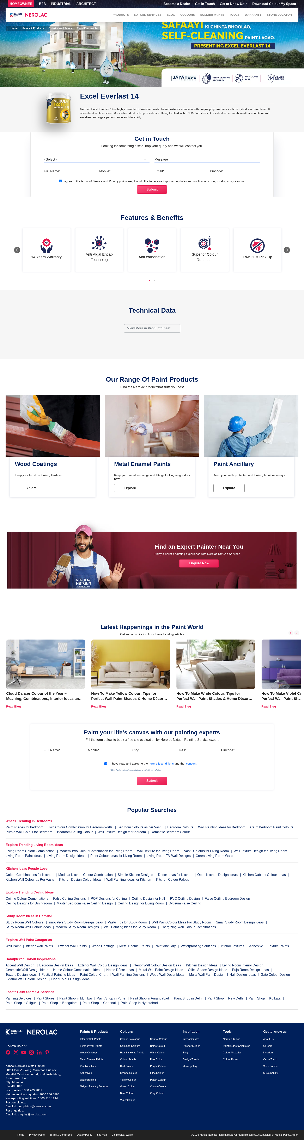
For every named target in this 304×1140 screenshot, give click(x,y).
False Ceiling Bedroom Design (227, 898)
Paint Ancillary (166, 946)
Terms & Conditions (61, 1134)
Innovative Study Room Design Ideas (76, 922)
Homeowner (21, 4)
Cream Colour (158, 1086)
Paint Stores (45, 998)
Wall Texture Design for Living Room (260, 851)
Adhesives (86, 1073)
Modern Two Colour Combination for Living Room (96, 851)
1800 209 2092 (32, 1090)
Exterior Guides (191, 1046)
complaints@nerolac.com (34, 1106)
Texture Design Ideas (21, 974)
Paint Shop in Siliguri (21, 1003)
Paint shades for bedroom (24, 827)
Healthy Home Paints (132, 1052)
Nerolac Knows (231, 1039)
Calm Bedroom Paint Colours (271, 827)
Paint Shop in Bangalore (60, 1003)
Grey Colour (157, 1093)
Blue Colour (127, 1093)
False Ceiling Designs (69, 898)
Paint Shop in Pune (111, 998)
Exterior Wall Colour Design (26, 979)
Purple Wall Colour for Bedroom (29, 832)
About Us (268, 1039)
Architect (86, 4)
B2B (42, 4)
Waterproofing (88, 1079)
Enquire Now (199, 563)
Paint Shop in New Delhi (225, 998)
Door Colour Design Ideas (70, 979)
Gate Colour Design (276, 974)
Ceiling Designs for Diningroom (29, 903)
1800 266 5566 (49, 1094)
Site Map (102, 1134)
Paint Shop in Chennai (100, 1003)
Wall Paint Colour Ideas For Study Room (182, 922)
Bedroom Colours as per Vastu (139, 827)
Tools (234, 14)
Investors (268, 1052)
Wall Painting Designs (129, 974)
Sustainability (270, 1073)
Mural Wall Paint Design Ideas (161, 970)
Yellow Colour (128, 1079)
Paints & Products (33, 28)
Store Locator (279, 14)
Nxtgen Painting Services (94, 1086)
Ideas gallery (190, 1066)
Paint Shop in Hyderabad (139, 1003)
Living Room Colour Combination (30, 851)
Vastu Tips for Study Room (127, 922)
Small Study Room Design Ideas (240, 922)
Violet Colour (127, 1100)
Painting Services (19, 998)
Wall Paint (13, 946)
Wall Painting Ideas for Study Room (130, 927)
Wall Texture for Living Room (158, 851)
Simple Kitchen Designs (135, 875)
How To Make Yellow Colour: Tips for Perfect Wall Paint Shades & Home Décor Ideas (127, 698)
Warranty (253, 14)
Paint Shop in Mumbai (76, 998)
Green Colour (127, 1086)
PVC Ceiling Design (185, 898)
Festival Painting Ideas (59, 974)
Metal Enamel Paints (135, 946)
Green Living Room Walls (214, 856)
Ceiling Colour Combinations (27, 898)
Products (121, 14)
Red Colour (126, 1066)
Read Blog (13, 706)
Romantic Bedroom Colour (170, 832)
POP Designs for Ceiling (109, 898)
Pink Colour (156, 1059)
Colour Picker (230, 1059)
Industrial (61, 4)
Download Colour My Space (274, 4)
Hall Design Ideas (243, 974)
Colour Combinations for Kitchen (29, 875)
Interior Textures (233, 946)
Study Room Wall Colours (25, 922)
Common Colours (130, 1046)
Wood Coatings (103, 946)
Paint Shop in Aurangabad (150, 998)
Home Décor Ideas (120, 970)
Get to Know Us (232, 4)
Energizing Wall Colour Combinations (188, 927)
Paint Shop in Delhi (188, 998)
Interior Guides (191, 1039)
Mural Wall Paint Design (207, 974)
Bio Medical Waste (122, 1134)
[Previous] (17, 250)
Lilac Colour (157, 1073)
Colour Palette (128, 1059)
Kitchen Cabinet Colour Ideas (264, 875)
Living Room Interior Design (243, 965)
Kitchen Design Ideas (202, 965)
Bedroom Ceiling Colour (75, 832)
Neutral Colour (158, 1039)
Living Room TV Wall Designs (169, 856)
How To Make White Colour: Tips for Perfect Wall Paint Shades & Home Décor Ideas (212, 698)
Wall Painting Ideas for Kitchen (128, 879)
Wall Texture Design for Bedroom (122, 832)
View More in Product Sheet (149, 328)
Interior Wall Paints (39, 946)
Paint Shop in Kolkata (265, 998)
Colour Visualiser (232, 1052)
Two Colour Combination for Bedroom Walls (80, 827)
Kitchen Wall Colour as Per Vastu (30, 879)
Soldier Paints (212, 14)
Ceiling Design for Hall (148, 898)
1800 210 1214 (48, 1098)
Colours (187, 14)
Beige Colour (157, 1046)
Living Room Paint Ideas (24, 856)
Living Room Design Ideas (66, 856)
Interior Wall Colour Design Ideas (157, 965)
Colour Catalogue (130, 1039)
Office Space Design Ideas (208, 970)
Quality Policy (84, 1134)
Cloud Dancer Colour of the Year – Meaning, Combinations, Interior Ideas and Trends (43, 698)
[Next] (287, 250)
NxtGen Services (147, 14)
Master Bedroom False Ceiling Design (85, 903)
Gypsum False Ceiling (185, 903)
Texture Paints (278, 946)
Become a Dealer (176, 4)
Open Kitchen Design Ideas (217, 875)
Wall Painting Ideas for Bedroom (221, 827)
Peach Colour (158, 1079)
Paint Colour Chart (94, 974)
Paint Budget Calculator (236, 1046)
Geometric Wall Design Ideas (27, 970)
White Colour (157, 1052)
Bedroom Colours (180, 827)
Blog (171, 14)
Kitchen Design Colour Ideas (80, 879)
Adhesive (256, 946)
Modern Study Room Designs (78, 927)
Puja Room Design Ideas (251, 970)
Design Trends (191, 1059)
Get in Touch (205, 4)
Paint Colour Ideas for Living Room (116, 856)
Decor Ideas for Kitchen (175, 875)
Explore (30, 488)
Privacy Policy (37, 1134)
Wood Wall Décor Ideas (167, 974)
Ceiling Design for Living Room (141, 903)
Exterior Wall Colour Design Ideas (103, 965)
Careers (267, 1046)
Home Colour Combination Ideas (77, 970)
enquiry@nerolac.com (32, 1114)
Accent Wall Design (20, 965)
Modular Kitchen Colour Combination (85, 875)
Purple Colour (158, 1066)
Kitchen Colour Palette (172, 879)
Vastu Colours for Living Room (206, 851)
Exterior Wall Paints (60, 28)
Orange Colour (128, 1073)
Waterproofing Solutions (199, 946)
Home (14, 28)
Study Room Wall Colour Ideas (28, 927)
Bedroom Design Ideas (56, 965)
